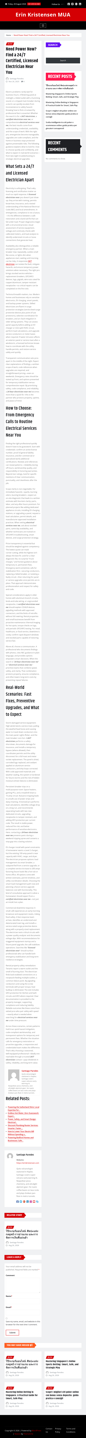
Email (9, 1307)
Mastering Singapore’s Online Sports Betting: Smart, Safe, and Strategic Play (62, 1364)
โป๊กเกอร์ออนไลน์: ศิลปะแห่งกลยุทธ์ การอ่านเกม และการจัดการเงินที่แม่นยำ (22, 1234)
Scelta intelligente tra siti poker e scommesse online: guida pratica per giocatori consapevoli (61, 125)
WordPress (36, 1430)
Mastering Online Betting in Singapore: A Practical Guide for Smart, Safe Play (22, 1395)
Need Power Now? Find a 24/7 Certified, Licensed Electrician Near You (42, 35)
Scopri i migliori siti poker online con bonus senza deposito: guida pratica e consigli (62, 114)
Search (53, 44)
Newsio (17, 1434)
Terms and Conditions (70, 1430)
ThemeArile (28, 1434)
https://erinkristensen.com (27, 1163)
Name (9, 1296)
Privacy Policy (58, 1430)
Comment (10, 1275)
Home (8, 35)
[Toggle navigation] (43, 25)
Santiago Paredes (17, 78)
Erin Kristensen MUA (43, 14)
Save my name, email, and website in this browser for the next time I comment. (23, 1323)
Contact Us (49, 1430)
